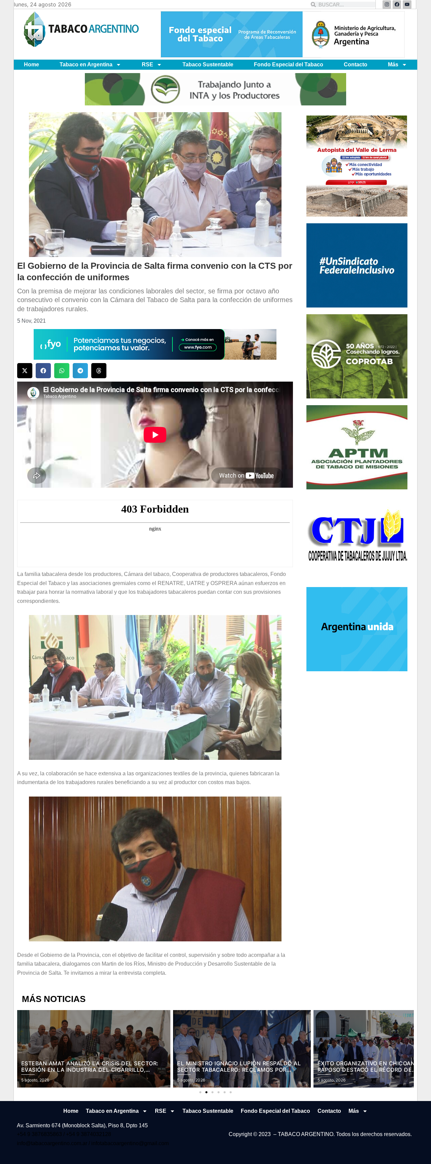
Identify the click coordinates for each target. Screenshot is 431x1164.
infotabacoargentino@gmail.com (130, 1143)
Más (393, 64)
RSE (147, 64)
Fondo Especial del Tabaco (288, 64)
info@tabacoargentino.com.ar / (54, 1143)
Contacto (355, 64)
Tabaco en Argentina (86, 64)
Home (31, 64)
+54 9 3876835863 (40, 1134)
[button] (24, 370)
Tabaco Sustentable (208, 64)
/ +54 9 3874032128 (87, 1134)
